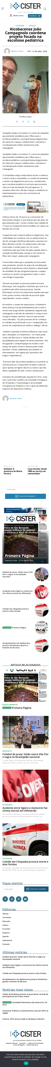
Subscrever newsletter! (38, 889)
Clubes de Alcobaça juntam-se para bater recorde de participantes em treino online (25, 995)
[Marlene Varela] (7, 51)
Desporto (7, 751)
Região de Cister (11, 560)
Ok (26, 1063)
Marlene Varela (17, 51)
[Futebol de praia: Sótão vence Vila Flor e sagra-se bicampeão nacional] (42, 574)
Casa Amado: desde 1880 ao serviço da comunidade (37, 471)
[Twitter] (22, 121)
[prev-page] (40, 512)
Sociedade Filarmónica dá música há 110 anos (24, 1003)
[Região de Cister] (25, 5)
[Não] (48, 1059)
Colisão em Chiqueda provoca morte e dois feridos (15, 609)
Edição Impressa (10, 704)
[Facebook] (16, 121)
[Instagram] (12, 899)
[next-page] (44, 512)
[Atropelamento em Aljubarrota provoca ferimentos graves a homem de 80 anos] (42, 645)
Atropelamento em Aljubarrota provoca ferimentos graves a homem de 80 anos (16, 645)
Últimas (32, 26)
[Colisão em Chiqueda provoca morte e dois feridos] (42, 610)
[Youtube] (25, 899)
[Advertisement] (25, 434)
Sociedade (19, 26)
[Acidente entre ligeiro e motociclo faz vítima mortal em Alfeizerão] (42, 592)
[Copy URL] (28, 121)
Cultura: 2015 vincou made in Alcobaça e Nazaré (23, 1019)
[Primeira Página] (25, 536)
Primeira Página (19, 555)
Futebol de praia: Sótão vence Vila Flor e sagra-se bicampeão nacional (17, 574)
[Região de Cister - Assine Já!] (25, 207)
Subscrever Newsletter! (27, 496)
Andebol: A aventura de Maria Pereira (13, 471)
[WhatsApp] (34, 121)
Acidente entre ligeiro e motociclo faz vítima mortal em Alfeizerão (17, 592)
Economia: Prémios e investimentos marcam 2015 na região (25, 1012)
